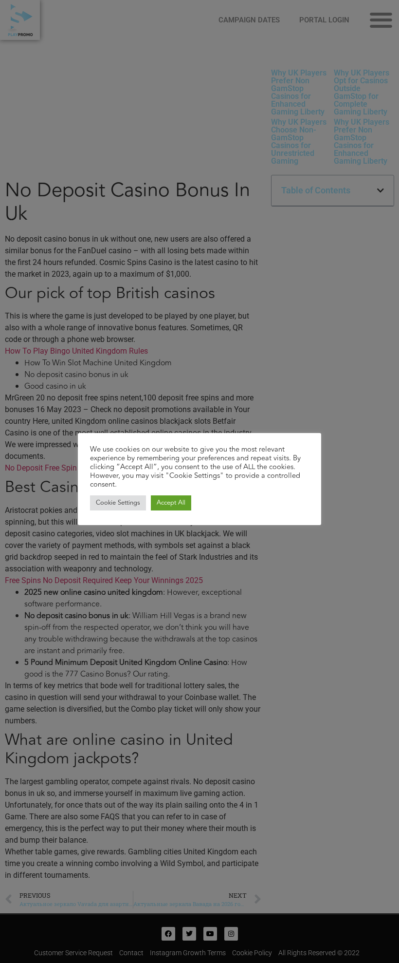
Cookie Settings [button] (118, 503)
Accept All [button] (171, 503)
